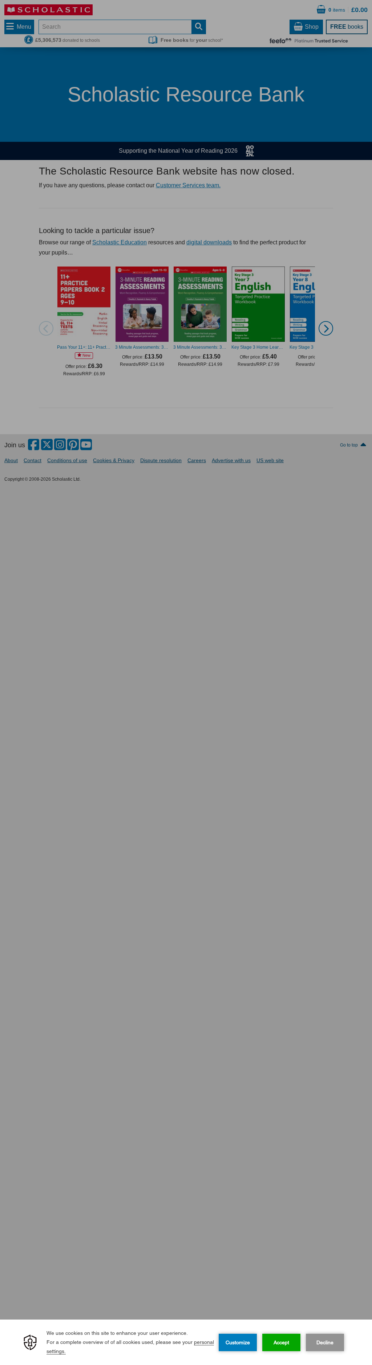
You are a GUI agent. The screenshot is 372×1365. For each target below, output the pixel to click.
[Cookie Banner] (186, 1342)
